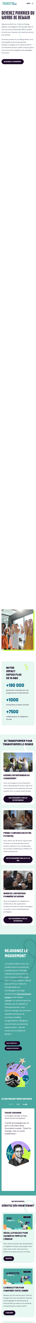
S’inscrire (9, 1313)
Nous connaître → (12, 1043)
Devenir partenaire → (13, 1048)
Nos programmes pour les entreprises (18, 920)
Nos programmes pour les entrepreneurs (18, 799)
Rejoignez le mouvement (12, 62)
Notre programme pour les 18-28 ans (18, 859)
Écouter (9, 1258)
